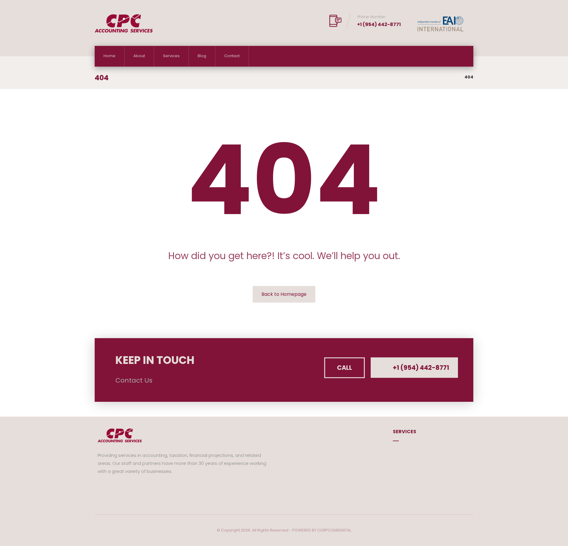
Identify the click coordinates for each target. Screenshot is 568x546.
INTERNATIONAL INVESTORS (427, 470)
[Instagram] (110, 488)
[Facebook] (102, 488)
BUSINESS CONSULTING (423, 461)
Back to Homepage (284, 294)
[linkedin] (119, 488)
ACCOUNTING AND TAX (424, 451)
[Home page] (452, 77)
